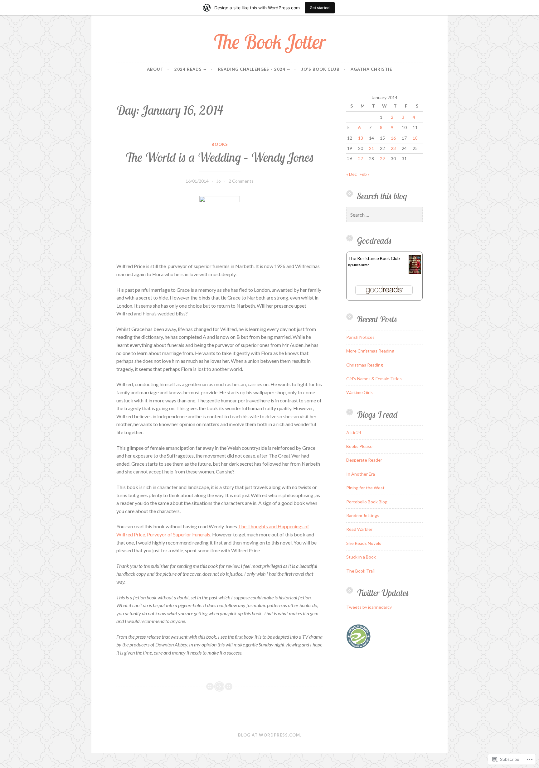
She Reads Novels (363, 543)
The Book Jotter (269, 42)
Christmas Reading (364, 364)
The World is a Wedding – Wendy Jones (219, 157)
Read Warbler (359, 529)
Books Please (359, 446)
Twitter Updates (383, 592)
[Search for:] (384, 215)
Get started (320, 7)
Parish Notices (360, 337)
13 (360, 138)
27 (360, 158)
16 (393, 138)
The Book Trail (360, 571)
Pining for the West (365, 487)
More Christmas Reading (370, 350)
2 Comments (241, 181)
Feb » (365, 174)
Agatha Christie (371, 69)
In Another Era (360, 474)
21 (371, 148)
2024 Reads (188, 69)
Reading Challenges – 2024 (251, 69)
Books (219, 144)
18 (415, 138)
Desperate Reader (364, 460)
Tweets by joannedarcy (369, 607)
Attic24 (353, 432)
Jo (218, 181)
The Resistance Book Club (374, 258)
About (155, 69)
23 (393, 148)
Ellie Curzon (360, 264)
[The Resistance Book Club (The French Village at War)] (415, 272)
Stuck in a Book (361, 556)
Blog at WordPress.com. (269, 734)
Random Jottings (362, 515)
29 (382, 158)
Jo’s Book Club (320, 69)
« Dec (351, 174)
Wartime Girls (359, 392)
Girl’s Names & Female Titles (374, 378)
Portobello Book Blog (366, 501)
